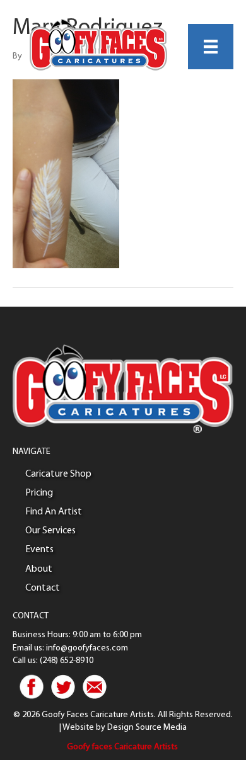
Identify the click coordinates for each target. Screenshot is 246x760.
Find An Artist (53, 512)
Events (39, 550)
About (38, 569)
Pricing (39, 493)
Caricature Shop (58, 474)
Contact (42, 588)
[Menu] (210, 46)
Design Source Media (147, 727)
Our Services (50, 531)
